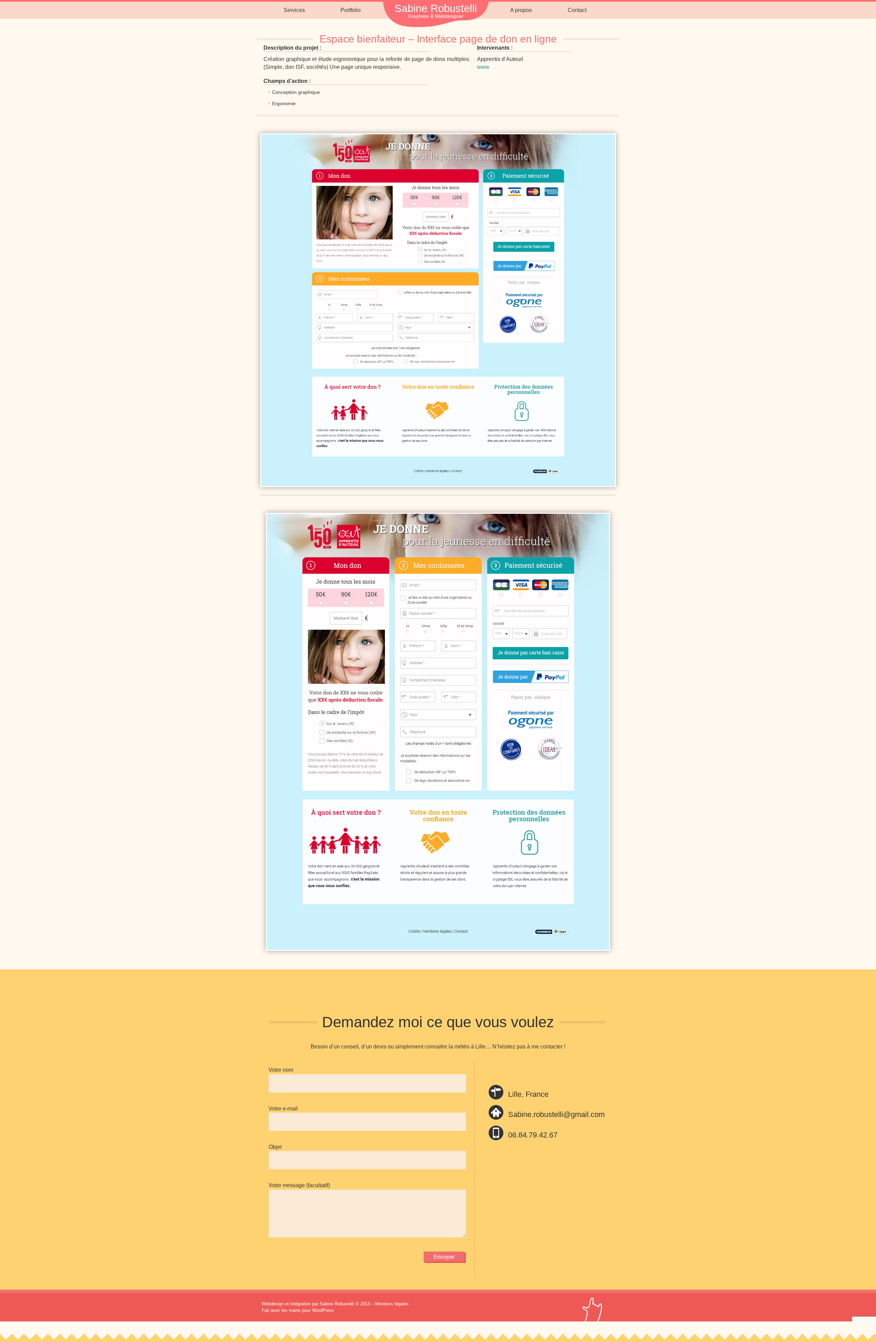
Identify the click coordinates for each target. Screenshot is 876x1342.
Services (294, 10)
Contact (577, 10)
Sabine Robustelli (436, 8)
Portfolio (350, 10)
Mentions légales (392, 1303)
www (483, 67)
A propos (521, 10)
